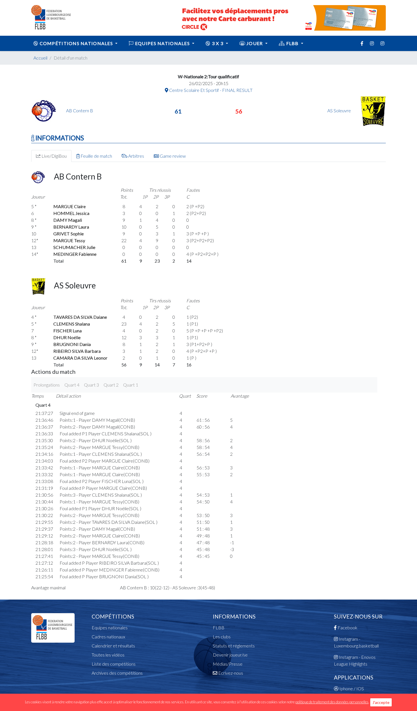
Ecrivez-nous (230, 673)
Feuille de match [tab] (96, 156)
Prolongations (46, 384)
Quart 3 (91, 384)
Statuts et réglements (234, 645)
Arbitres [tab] (135, 156)
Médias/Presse (228, 663)
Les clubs (222, 636)
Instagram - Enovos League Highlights (355, 660)
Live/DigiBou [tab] (54, 156)
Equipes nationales (110, 627)
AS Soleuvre (339, 110)
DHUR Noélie (67, 337)
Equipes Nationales (162, 43)
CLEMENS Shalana (71, 323)
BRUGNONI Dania (72, 344)
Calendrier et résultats (113, 645)
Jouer (254, 43)
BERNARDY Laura (71, 226)
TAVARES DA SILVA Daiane (80, 317)
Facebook (347, 627)
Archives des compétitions (117, 673)
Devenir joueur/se (230, 654)
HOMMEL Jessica (71, 213)
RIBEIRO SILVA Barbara (77, 351)
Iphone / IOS (351, 688)
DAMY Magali (67, 220)
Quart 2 (111, 384)
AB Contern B (79, 110)
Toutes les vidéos (108, 654)
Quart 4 (71, 384)
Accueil (40, 57)
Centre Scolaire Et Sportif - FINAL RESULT (210, 90)
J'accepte (380, 702)
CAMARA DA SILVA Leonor (80, 357)
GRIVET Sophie (68, 233)
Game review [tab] (172, 156)
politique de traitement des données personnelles (331, 702)
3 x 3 (218, 43)
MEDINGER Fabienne (74, 254)
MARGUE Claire (69, 206)
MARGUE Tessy (69, 240)
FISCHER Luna (67, 330)
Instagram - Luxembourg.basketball (356, 642)
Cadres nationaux (108, 636)
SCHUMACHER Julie (74, 247)
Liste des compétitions (114, 663)
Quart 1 (130, 384)
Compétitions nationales (76, 43)
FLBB (292, 43)
